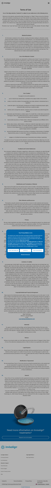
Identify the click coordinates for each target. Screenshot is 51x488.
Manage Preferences (25, 254)
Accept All (25, 250)
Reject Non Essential (37, 250)
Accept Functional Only (13, 250)
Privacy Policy (30, 246)
